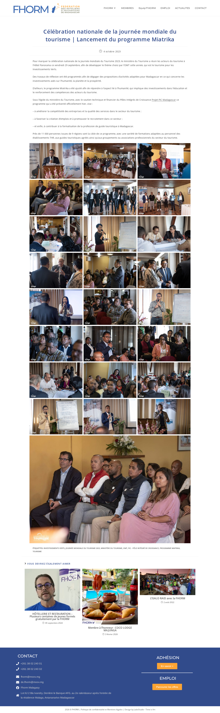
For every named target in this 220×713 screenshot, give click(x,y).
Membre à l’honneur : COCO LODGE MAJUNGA (110, 629)
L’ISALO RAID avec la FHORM (167, 598)
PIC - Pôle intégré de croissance (143, 548)
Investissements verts (54, 548)
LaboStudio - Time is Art (144, 709)
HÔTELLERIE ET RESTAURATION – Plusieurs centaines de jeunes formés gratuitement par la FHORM (52, 616)
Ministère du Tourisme (111, 548)
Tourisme (37, 551)
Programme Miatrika (170, 548)
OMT (125, 548)
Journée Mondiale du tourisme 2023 (83, 548)
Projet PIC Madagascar (164, 99)
